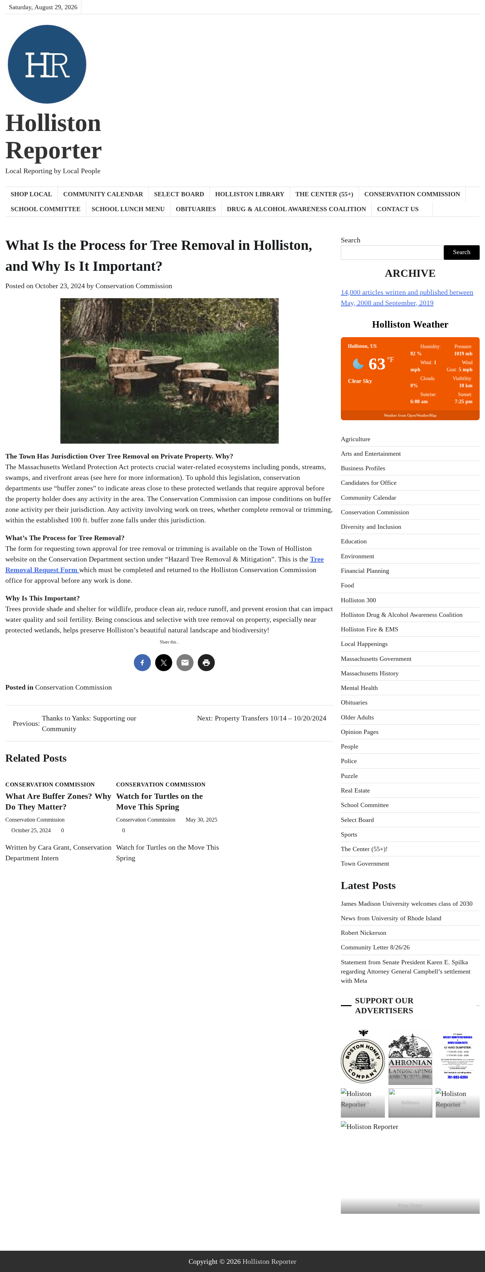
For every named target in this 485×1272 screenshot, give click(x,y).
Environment (357, 556)
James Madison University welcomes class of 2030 (407, 903)
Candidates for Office (369, 482)
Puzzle (349, 775)
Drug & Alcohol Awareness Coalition (296, 209)
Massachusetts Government (376, 658)
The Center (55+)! (364, 848)
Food (347, 585)
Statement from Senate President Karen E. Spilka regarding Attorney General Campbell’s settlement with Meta (405, 972)
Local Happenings (364, 643)
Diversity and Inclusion (371, 526)
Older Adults (357, 717)
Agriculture (355, 439)
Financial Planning (365, 570)
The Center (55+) (324, 194)
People (349, 746)
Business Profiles (363, 468)
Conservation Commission (412, 194)
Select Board (179, 194)
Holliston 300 (358, 600)
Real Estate (355, 790)
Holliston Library (249, 194)
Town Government (365, 863)
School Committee (46, 209)
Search (350, 240)
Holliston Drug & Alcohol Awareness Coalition (402, 614)
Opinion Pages (359, 731)
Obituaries (196, 209)
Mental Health (359, 687)
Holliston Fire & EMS (369, 629)
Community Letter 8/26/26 (375, 947)
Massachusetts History (370, 673)
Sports (349, 834)
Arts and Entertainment (371, 453)
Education (354, 541)
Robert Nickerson (363, 932)
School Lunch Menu (128, 209)
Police (349, 760)
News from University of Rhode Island (391, 918)
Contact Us (398, 209)
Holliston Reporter (53, 136)
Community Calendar (103, 194)
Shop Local (31, 194)
